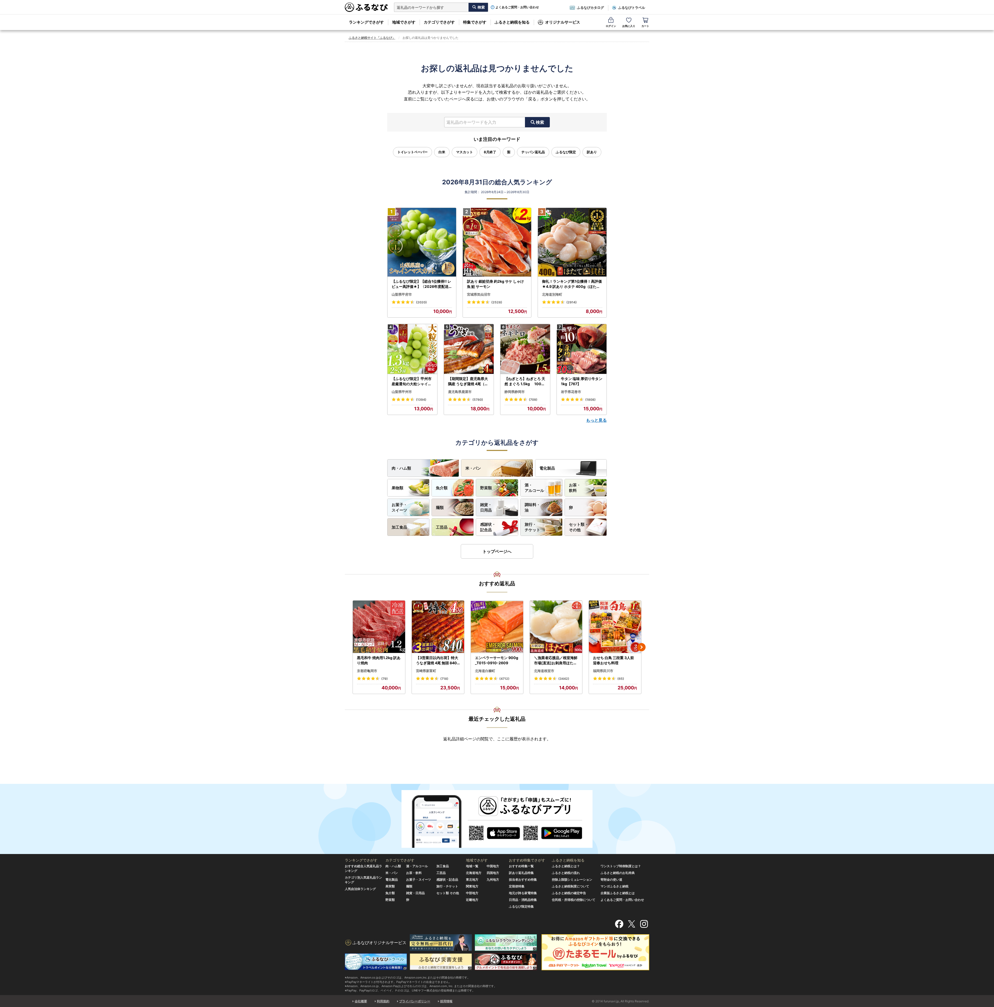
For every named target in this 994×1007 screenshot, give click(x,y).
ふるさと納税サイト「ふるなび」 (372, 38)
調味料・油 (532, 507)
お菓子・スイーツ (399, 507)
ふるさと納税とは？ (566, 866)
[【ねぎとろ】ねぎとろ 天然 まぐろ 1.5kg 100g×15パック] (525, 349)
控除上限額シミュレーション (572, 879)
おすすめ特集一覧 (521, 866)
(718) (444, 679)
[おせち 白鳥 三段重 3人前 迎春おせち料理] (615, 627)
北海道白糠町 (485, 671)
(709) (533, 400)
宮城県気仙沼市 (479, 294)
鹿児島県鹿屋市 (460, 392)
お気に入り (628, 25)
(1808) (590, 400)
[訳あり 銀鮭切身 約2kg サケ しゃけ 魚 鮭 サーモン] (497, 242)
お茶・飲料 (575, 488)
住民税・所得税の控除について (573, 900)
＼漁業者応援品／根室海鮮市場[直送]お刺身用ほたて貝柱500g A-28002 (556, 660)
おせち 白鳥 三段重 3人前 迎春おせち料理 (613, 660)
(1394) (421, 400)
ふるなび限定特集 (521, 906)
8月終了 (490, 152)
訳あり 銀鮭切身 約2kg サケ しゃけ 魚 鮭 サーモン (495, 284)
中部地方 (472, 893)
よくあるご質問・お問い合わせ (517, 7)
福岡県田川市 (603, 671)
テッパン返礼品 (533, 152)
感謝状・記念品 (488, 527)
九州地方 (493, 879)
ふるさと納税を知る (512, 22)
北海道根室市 (544, 671)
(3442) (563, 679)
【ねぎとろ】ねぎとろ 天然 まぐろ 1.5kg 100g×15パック (525, 381)
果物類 (397, 487)
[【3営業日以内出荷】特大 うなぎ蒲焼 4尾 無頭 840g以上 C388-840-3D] (438, 627)
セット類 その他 (447, 893)
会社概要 (361, 1001)
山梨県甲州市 (402, 392)
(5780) (477, 400)
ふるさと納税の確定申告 (569, 893)
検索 (540, 122)
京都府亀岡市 (367, 671)
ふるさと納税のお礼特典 (618, 873)
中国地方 (493, 866)
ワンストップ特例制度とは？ (621, 866)
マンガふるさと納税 (614, 886)
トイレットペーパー (412, 152)
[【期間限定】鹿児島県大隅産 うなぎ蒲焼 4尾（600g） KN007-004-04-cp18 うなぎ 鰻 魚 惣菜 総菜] (469, 349)
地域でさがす (403, 22)
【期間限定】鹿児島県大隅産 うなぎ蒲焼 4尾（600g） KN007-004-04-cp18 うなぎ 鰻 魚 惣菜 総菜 (468, 381)
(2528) (496, 302)
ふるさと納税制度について (570, 886)
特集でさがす (474, 22)
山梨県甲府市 (402, 294)
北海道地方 (473, 873)
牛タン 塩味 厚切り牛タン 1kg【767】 (581, 381)
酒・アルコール (534, 488)
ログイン (611, 25)
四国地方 (493, 873)
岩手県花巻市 (571, 392)
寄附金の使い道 (611, 879)
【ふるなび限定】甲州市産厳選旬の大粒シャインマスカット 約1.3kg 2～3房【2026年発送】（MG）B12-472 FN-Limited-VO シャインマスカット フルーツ (412, 381)
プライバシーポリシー (414, 1001)
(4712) (504, 679)
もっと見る (596, 420)
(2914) (571, 302)
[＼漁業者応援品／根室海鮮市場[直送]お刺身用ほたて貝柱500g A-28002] (556, 627)
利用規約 (383, 1001)
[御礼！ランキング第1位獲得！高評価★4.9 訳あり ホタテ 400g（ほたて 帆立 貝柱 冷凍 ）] (572, 242)
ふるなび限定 (566, 152)
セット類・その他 (578, 527)
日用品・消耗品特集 (523, 900)
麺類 (440, 507)
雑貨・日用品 (486, 507)
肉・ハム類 (401, 468)
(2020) (421, 302)
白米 (441, 152)
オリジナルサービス (562, 22)
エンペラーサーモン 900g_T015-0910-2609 (496, 660)
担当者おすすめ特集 (523, 879)
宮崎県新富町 (426, 671)
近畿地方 (472, 900)
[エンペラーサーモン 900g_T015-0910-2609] (497, 627)
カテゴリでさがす (439, 22)
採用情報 (446, 1001)
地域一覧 (472, 866)
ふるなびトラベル (631, 7)
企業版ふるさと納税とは (618, 893)
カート (645, 25)
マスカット (464, 152)
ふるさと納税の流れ (566, 873)
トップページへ (497, 551)
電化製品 (547, 468)
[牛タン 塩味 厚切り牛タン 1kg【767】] (581, 349)
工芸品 (442, 527)
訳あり (592, 152)
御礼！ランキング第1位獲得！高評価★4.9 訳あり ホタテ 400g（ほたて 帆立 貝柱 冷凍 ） (572, 284)
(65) (620, 679)
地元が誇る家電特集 (523, 893)
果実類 (390, 886)
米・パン (473, 468)
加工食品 (399, 527)
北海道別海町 (552, 294)
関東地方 (472, 886)
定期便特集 (516, 886)
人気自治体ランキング (360, 889)
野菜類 (486, 487)
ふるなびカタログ (590, 7)
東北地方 (472, 879)
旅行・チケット (532, 527)
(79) (384, 679)
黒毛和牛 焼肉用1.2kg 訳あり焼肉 (378, 660)
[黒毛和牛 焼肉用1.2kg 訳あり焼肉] (379, 627)
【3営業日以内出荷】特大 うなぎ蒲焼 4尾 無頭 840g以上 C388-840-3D (437, 660)
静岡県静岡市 (515, 392)
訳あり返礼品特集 (521, 873)
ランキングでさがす (366, 22)
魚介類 (442, 487)
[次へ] (641, 647)
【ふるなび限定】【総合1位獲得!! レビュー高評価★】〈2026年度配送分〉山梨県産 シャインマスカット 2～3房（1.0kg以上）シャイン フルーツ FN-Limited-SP (421, 284)
